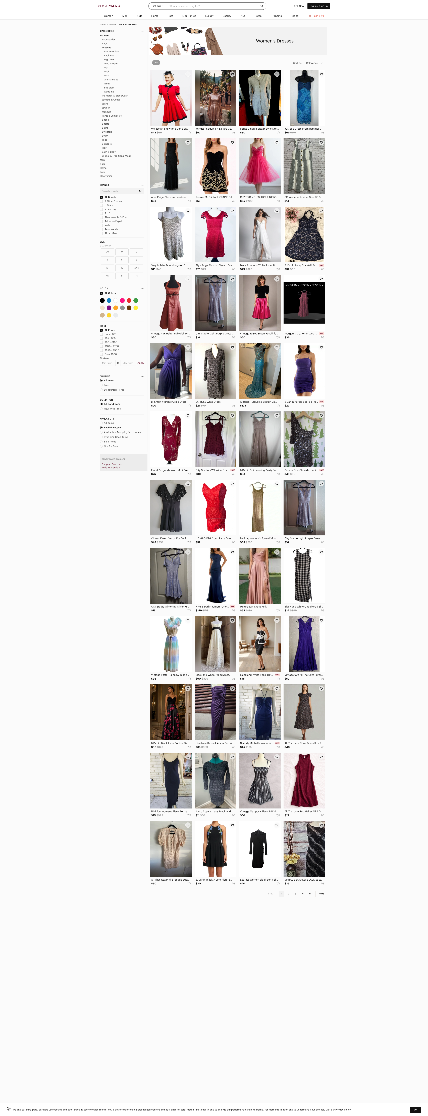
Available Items (112, 427)
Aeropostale (111, 229)
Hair (104, 147)
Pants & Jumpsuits (112, 115)
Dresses (106, 47)
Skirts (105, 127)
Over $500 (111, 354)
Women (113, 24)
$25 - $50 (110, 338)
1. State (108, 205)
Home (103, 24)
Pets (102, 171)
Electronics (106, 175)
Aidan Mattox (112, 233)
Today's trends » (111, 467)
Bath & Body (109, 151)
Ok (415, 1109)
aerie (107, 225)
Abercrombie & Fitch (116, 217)
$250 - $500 (112, 350)
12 (122, 267)
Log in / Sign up (319, 6)
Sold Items (110, 441)
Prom (107, 83)
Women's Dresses (128, 24)
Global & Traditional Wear (116, 155)
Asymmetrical (112, 51)
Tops (104, 139)
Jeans (105, 103)
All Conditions (112, 403)
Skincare (107, 143)
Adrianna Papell (113, 221)
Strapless (109, 87)
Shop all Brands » (112, 464)
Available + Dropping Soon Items (122, 432)
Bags (105, 43)
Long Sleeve (111, 63)
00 (107, 251)
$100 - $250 (112, 346)
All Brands (110, 197)
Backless (109, 55)
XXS (136, 267)
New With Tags (112, 408)
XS (107, 275)
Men (102, 159)
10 (107, 267)
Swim (105, 135)
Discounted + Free (114, 389)
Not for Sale (111, 446)
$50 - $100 (111, 342)
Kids (102, 163)
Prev (270, 893)
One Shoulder (111, 79)
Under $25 (110, 334)
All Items (109, 380)
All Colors (110, 293)
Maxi (106, 67)
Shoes (105, 119)
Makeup (106, 111)
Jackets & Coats (111, 99)
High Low (109, 59)
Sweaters (107, 131)
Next (321, 893)
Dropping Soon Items (116, 436)
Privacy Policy (343, 1109)
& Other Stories (113, 201)
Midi (106, 71)
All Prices (109, 330)
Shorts (105, 123)
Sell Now (299, 6)
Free (106, 385)
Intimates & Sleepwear (115, 95)
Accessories (109, 39)
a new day (110, 209)
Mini (106, 75)
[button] (158, 6)
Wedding (109, 91)
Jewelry (106, 107)
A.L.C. (107, 213)
